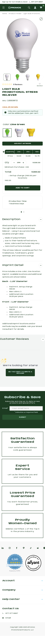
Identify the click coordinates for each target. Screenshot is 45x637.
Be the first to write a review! (20, 372)
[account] (35, 7)
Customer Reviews (14, 339)
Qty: (7, 163)
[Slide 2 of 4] (17, 77)
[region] (12, 84)
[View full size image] (41, 18)
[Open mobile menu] (3, 8)
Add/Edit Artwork (22, 143)
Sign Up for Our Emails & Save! (14, 2)
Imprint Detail (12, 265)
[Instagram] (9, 548)
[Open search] (29, 7)
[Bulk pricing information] (3, 152)
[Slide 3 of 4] (27, 77)
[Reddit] (37, 548)
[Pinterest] (23, 548)
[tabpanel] (22, 202)
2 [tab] (23, 211)
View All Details (10, 107)
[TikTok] (30, 548)
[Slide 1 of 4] (6, 77)
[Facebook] (16, 548)
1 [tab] (21, 212)
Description (11, 219)
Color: (14, 125)
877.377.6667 (37, 2)
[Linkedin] (2, 548)
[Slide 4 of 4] (38, 77)
